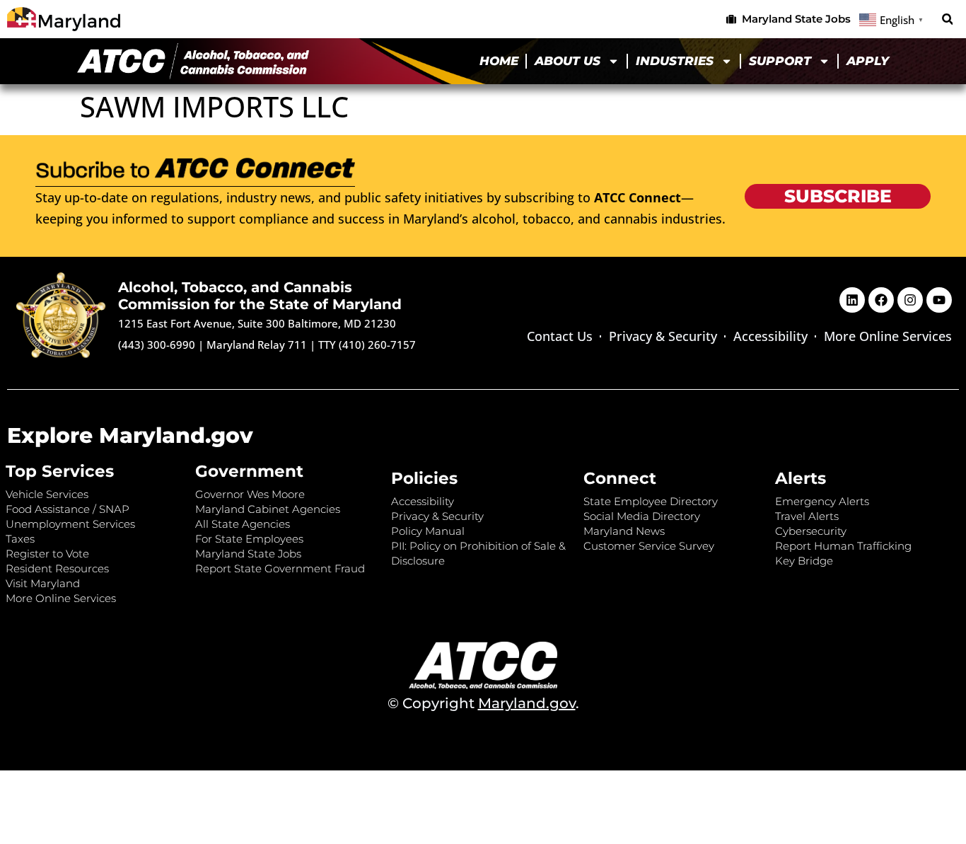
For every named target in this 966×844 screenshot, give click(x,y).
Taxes (20, 538)
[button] (947, 19)
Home (498, 61)
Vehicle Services (47, 494)
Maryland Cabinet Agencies (267, 509)
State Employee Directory (650, 501)
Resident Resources (57, 568)
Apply (867, 61)
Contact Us (560, 336)
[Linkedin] (852, 300)
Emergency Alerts (822, 501)
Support (780, 61)
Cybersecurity (810, 531)
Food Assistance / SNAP (67, 509)
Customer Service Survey (648, 546)
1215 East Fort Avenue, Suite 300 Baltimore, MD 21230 (257, 323)
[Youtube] (939, 300)
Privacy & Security (663, 336)
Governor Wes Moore (250, 494)
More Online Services (888, 336)
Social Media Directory (641, 516)
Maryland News (624, 531)
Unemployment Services (70, 524)
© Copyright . (483, 703)
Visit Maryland (43, 583)
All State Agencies (242, 524)
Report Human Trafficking (843, 546)
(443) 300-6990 (156, 344)
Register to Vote (47, 553)
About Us (567, 61)
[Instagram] (910, 300)
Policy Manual (428, 531)
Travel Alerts (807, 516)
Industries (675, 61)
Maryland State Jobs (248, 553)
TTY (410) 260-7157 (367, 344)
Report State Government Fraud (280, 568)
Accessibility (770, 336)
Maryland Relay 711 (258, 344)
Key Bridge (804, 560)
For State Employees (249, 538)
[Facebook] (881, 300)
